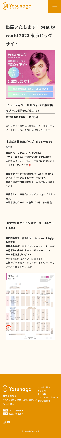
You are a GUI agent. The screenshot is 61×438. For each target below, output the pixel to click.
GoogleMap (8, 404)
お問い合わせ (44, 400)
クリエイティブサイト (48, 397)
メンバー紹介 (44, 387)
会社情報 (42, 394)
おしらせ (42, 390)
